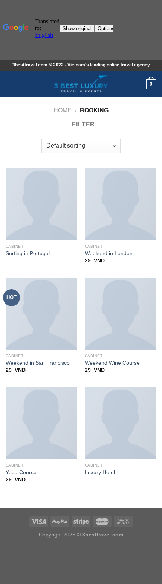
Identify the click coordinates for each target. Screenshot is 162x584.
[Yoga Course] (41, 423)
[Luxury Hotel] (120, 423)
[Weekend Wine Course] (120, 314)
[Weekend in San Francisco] (41, 314)
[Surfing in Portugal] (41, 204)
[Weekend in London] (120, 204)
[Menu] (10, 84)
